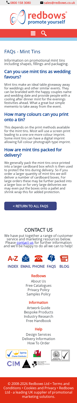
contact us (25, 242)
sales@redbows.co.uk (59, 3)
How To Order (38, 343)
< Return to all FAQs (30, 206)
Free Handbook (38, 320)
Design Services (38, 334)
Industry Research (38, 316)
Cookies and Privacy (40, 388)
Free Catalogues (39, 285)
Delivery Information (38, 338)
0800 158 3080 (20, 3)
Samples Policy (38, 294)
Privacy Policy (38, 289)
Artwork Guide (38, 307)
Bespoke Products (38, 312)
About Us (38, 281)
